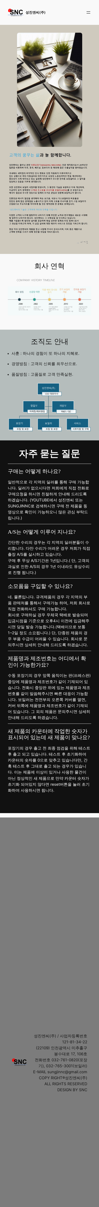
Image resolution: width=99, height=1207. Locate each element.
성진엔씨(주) (36, 12)
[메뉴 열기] (88, 12)
